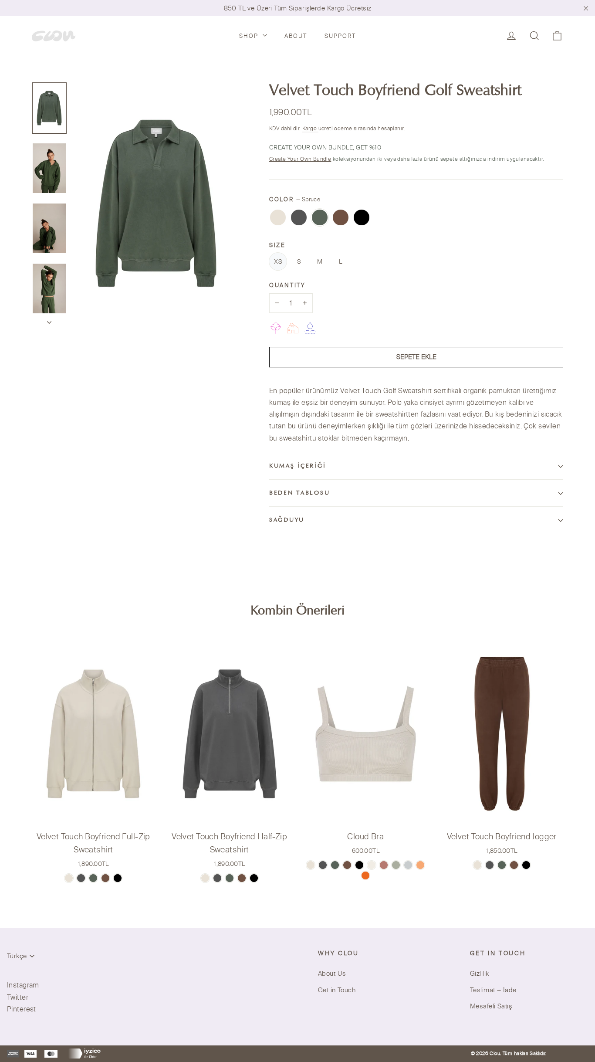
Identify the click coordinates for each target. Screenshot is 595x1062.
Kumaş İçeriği (297, 466)
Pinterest (21, 1008)
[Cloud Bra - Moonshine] (322, 865)
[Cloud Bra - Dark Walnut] (347, 865)
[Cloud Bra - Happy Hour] (420, 865)
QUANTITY (287, 285)
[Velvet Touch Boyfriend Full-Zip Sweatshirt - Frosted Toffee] (68, 878)
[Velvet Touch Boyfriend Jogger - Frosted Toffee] (477, 865)
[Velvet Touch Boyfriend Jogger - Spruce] (501, 865)
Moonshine (299, 217)
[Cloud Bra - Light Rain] (408, 865)
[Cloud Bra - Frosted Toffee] (310, 865)
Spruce (319, 217)
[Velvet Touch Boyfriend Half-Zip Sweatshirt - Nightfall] (254, 878)
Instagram (23, 985)
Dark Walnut (340, 217)
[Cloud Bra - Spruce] (335, 865)
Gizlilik (479, 973)
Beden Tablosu (299, 493)
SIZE (277, 244)
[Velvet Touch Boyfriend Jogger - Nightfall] (526, 865)
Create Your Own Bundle (300, 159)
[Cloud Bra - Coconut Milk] (371, 865)
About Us (332, 973)
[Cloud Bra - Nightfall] (359, 865)
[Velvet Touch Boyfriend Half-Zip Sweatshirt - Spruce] (229, 878)
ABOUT (295, 35)
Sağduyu (286, 520)
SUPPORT (340, 35)
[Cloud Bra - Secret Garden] (396, 865)
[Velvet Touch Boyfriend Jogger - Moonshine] (489, 865)
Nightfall (361, 217)
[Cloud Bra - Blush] (383, 865)
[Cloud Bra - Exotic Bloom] (365, 875)
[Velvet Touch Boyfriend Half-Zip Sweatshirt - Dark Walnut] (241, 878)
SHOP (249, 35)
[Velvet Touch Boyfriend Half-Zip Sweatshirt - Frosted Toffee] (205, 878)
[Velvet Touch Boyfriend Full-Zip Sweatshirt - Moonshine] (81, 878)
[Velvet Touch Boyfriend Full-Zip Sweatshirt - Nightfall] (117, 878)
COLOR (294, 199)
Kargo (310, 128)
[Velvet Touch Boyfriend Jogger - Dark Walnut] (514, 865)
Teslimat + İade (493, 990)
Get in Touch (336, 990)
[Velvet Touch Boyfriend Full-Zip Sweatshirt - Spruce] (93, 878)
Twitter (17, 997)
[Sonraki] (49, 320)
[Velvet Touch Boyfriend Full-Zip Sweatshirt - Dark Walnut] (105, 878)
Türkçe (17, 956)
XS (278, 261)
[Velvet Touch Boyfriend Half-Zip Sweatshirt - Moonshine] (217, 878)
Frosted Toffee (278, 217)
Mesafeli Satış (491, 1006)
